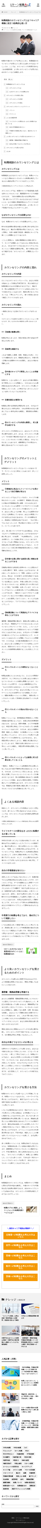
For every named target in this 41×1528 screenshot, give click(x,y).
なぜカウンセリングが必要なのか (17, 91)
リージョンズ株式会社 (22, 1518)
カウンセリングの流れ (14, 103)
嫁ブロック (32, 1476)
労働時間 (32, 1473)
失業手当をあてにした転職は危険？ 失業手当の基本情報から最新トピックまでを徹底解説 (10, 1341)
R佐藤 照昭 (20, 1454)
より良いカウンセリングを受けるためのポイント (19, 136)
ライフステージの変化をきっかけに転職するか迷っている (21, 123)
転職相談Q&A (21, 1485)
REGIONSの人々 (8, 1454)
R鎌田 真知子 (7, 1463)
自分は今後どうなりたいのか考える (18, 144)
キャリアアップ (27, 1466)
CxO (25, 1447)
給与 (22, 1479)
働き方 (18, 1473)
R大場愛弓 (6, 1457)
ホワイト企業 (17, 1470)
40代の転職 (17, 1447)
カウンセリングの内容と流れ (14, 95)
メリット (10, 110)
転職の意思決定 (30, 1482)
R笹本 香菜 (27, 1457)
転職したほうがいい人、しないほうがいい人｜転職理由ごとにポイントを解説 (29, 1383)
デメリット (11, 114)
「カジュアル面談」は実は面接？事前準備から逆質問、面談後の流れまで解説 (10, 1318)
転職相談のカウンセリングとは (14, 84)
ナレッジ (13, 12)
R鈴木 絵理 (25, 1460)
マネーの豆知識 (30, 1470)
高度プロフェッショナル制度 (21, 1489)
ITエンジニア (7, 1451)
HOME (5, 12)
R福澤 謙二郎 (17, 1457)
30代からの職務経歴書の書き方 (30, 1317)
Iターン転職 (18, 1451)
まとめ (7, 151)
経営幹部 (14, 1479)
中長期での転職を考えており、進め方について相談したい (21, 132)
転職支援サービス (32, 30)
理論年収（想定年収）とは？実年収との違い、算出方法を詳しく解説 (29, 1396)
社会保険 (6, 1479)
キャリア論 (6, 1470)
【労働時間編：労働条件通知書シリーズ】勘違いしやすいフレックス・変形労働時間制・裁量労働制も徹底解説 (29, 1425)
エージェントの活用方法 (10, 30)
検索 (3, 1504)
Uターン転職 (29, 1463)
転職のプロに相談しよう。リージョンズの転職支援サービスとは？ (14, 1210)
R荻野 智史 (6, 1460)
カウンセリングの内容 (14, 99)
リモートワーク (8, 1473)
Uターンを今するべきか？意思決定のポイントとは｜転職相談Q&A (14, 951)
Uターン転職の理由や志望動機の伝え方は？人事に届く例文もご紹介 (29, 1410)
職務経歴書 (30, 1479)
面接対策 (6, 1489)
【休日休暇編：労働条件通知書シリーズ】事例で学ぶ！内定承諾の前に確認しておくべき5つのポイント (29, 1370)
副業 (24, 1473)
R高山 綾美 (18, 1463)
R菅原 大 (16, 1460)
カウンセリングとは (13, 88)
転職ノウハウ (22, 30)
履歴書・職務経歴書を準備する (17, 140)
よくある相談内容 (10, 117)
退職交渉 (32, 1485)
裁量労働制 (6, 1482)
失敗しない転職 (21, 1476)
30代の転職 (6, 1447)
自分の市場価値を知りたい (15, 127)
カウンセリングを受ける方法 (14, 147)
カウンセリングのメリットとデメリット (17, 106)
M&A (27, 1451)
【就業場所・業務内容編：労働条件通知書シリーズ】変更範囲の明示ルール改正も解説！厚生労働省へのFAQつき (29, 1342)
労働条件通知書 (8, 1476)
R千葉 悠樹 (30, 1454)
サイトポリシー (20, 1520)
